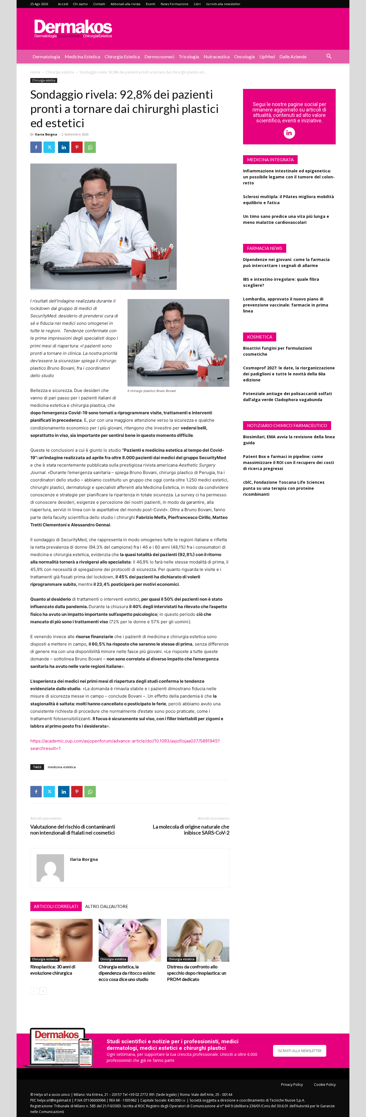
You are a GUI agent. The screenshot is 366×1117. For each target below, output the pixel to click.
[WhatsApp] (90, 147)
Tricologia (189, 56)
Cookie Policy (325, 1084)
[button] (329, 57)
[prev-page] (33, 991)
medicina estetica (62, 767)
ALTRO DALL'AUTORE (106, 906)
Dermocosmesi (159, 56)
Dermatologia (46, 56)
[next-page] (43, 991)
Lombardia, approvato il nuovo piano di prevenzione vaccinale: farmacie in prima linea (285, 305)
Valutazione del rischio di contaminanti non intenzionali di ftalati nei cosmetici (72, 830)
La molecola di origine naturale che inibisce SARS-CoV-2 (191, 830)
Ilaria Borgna (46, 134)
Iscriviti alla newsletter (223, 4)
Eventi (150, 4)
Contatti (99, 4)
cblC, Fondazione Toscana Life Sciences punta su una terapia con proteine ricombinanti (284, 488)
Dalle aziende (293, 56)
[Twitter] (49, 147)
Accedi (63, 4)
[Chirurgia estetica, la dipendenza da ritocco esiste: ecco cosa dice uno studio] (130, 940)
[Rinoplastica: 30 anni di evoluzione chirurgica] (61, 940)
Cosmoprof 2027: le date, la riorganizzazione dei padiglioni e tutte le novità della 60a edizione (289, 374)
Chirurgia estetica (122, 56)
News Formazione (174, 4)
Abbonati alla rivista (125, 4)
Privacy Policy (292, 1084)
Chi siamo (80, 4)
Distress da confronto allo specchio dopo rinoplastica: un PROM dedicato (196, 973)
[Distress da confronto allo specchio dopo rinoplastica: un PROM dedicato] (198, 940)
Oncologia (244, 56)
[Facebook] (36, 147)
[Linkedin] (63, 147)
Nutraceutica (217, 56)
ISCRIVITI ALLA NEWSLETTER (299, 1050)
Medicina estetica (82, 56)
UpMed (267, 56)
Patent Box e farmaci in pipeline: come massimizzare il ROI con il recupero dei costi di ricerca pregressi (288, 462)
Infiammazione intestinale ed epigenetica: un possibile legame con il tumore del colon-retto (289, 177)
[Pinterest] (77, 147)
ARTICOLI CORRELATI (56, 906)
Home (35, 72)
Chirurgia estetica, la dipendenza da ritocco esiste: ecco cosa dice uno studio (127, 973)
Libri (197, 4)
